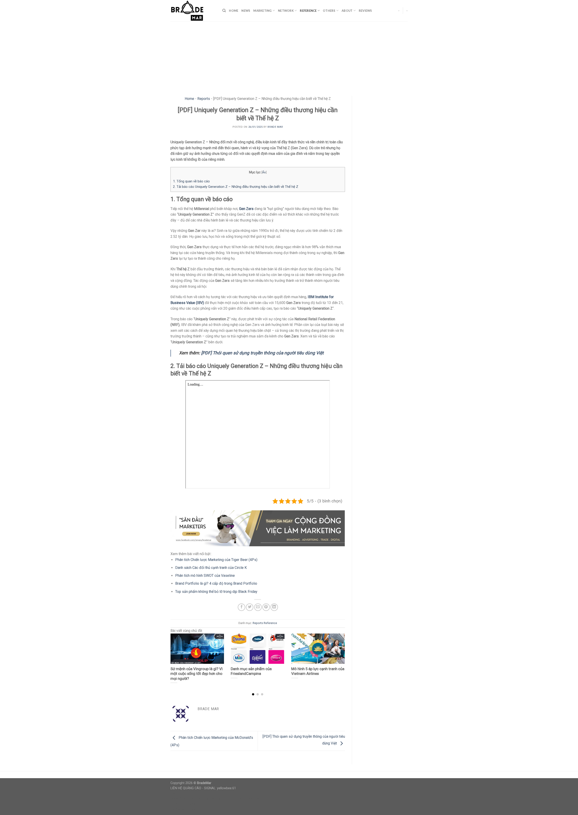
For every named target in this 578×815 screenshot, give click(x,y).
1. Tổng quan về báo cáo (191, 181)
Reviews (365, 10)
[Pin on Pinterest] (266, 607)
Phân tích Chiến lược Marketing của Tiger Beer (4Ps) (216, 560)
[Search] (224, 10)
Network (286, 10)
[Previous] (176, 656)
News (245, 10)
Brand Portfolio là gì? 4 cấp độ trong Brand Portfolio (216, 583)
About (347, 10)
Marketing (262, 10)
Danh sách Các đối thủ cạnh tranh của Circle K (211, 567)
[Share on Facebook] (241, 607)
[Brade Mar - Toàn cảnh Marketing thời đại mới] (193, 10)
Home (233, 10)
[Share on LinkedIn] (274, 607)
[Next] (339, 656)
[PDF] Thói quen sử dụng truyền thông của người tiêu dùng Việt (262, 353)
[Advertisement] (289, 55)
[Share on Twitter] (249, 607)
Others (329, 10)
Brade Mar (275, 126)
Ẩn (264, 172)
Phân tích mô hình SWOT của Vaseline (205, 575)
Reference (308, 10)
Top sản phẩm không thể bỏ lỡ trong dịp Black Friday (216, 591)
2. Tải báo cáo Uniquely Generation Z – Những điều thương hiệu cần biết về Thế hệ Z (235, 187)
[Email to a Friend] (258, 607)
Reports (203, 99)
